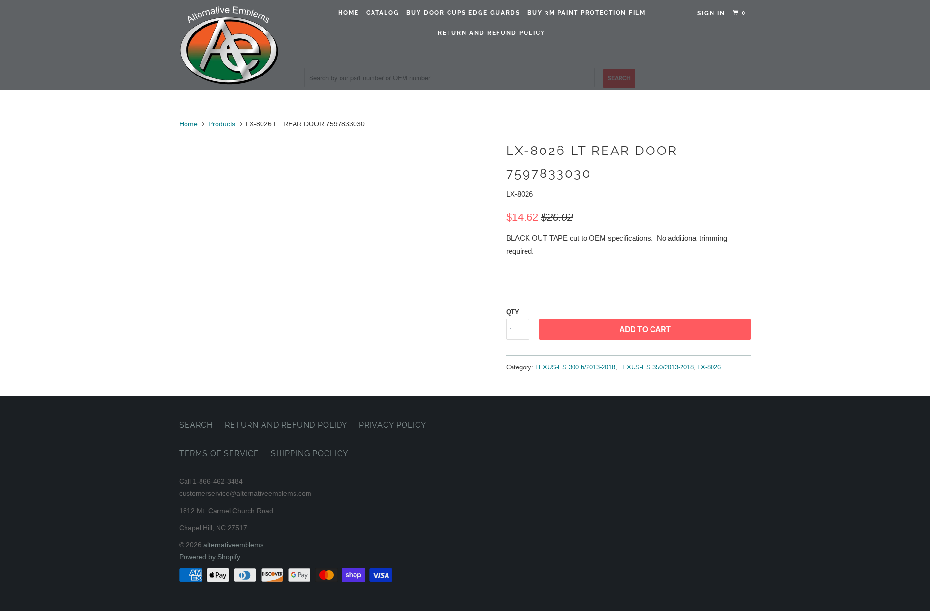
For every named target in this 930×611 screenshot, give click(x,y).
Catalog (382, 12)
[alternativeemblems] (229, 44)
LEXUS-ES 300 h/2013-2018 (575, 367)
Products (221, 124)
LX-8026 (709, 367)
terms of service (219, 453)
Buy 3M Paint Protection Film (586, 12)
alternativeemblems (233, 545)
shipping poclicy (309, 453)
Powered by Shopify (209, 557)
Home (348, 12)
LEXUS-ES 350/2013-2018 (656, 367)
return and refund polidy (286, 424)
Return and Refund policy (491, 33)
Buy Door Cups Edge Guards (463, 12)
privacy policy (392, 424)
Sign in (711, 13)
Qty (512, 312)
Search (196, 424)
